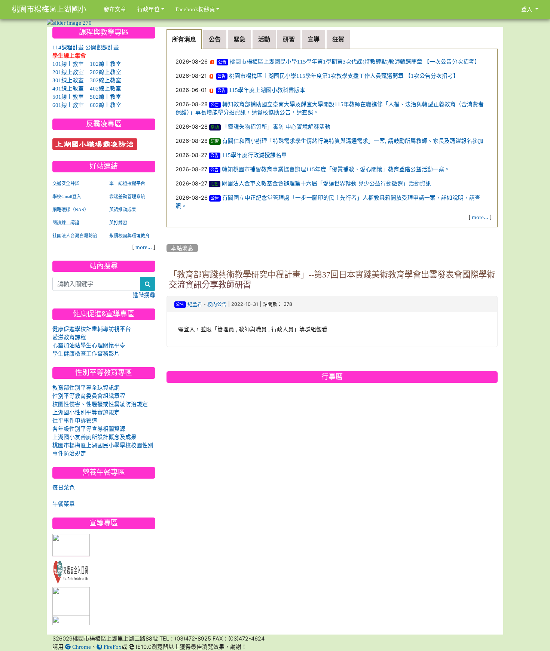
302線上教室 (105, 80)
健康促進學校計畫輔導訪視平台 (91, 329)
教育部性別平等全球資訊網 (86, 387)
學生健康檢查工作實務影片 (86, 353)
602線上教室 (105, 105)
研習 (215, 141)
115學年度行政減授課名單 (254, 155)
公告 (222, 62)
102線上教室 (105, 64)
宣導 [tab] (314, 39)
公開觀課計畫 (102, 47)
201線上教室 (68, 72)
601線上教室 (68, 105)
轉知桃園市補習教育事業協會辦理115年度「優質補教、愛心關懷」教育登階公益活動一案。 (336, 169)
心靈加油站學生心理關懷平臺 (88, 345)
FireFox (112, 647)
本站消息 (182, 248)
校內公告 (217, 304)
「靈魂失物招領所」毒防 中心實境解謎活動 (276, 126)
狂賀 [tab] (338, 39)
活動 (215, 127)
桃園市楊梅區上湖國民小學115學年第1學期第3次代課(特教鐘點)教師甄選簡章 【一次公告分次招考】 (355, 61)
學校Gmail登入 (66, 196)
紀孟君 (194, 304)
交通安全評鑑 (65, 183)
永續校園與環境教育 (129, 236)
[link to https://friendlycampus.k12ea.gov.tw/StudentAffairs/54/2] (71, 602)
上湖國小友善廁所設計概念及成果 (94, 437)
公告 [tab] (215, 39)
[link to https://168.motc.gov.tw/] (71, 571)
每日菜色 (63, 487)
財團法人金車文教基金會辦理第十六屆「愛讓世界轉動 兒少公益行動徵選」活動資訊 (326, 183)
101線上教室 (68, 64)
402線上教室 (105, 88)
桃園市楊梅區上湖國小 (49, 9)
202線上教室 (105, 72)
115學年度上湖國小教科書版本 (267, 90)
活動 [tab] (264, 39)
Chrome (81, 647)
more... (480, 217)
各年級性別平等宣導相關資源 (88, 429)
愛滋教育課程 (69, 337)
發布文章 (115, 9)
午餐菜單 (63, 504)
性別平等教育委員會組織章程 (88, 396)
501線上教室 (68, 96)
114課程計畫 (68, 47)
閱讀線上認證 (65, 223)
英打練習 (118, 223)
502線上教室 (105, 96)
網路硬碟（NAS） (70, 210)
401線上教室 (68, 88)
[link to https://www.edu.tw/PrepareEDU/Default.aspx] (71, 545)
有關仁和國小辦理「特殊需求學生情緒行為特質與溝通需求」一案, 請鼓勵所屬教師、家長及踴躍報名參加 (352, 141)
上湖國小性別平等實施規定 (86, 412)
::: (168, 29)
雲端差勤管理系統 (127, 196)
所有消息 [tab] (184, 39)
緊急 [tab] (239, 39)
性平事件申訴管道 (74, 420)
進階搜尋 (144, 295)
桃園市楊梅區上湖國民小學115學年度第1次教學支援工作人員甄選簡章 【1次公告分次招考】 (344, 76)
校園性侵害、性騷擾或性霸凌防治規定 (100, 404)
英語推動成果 (122, 210)
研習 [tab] (289, 39)
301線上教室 (68, 80)
